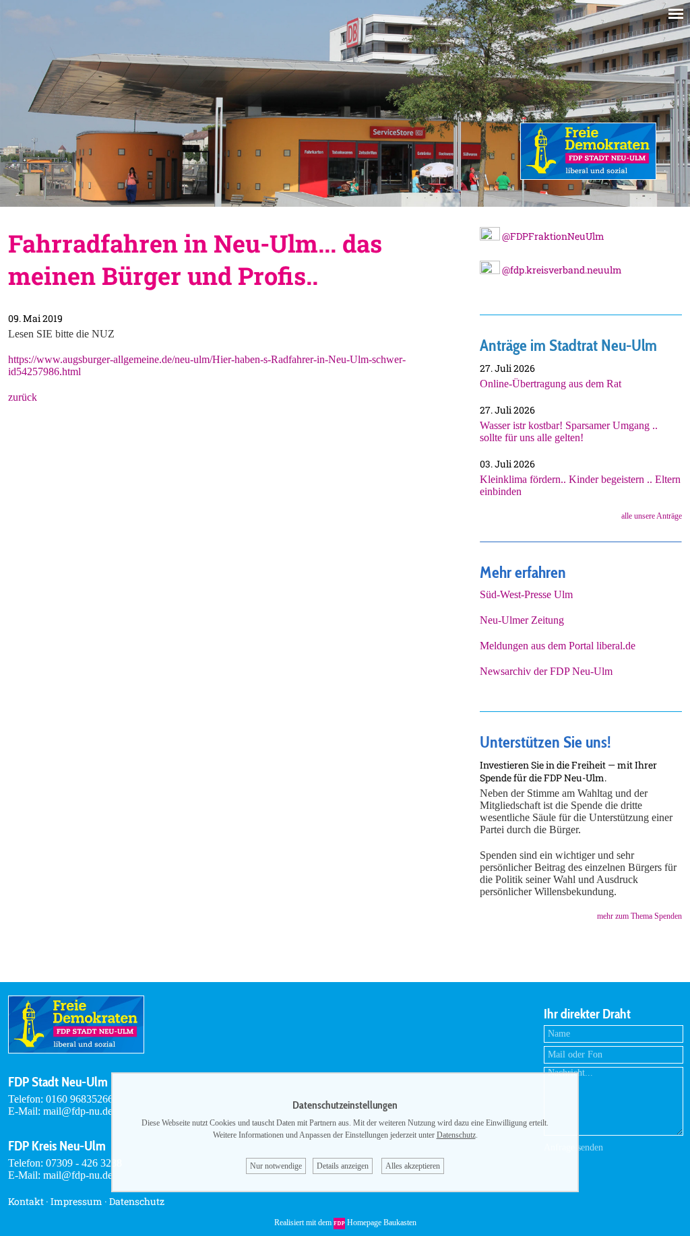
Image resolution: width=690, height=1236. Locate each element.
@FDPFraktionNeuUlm (552, 236)
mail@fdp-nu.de (78, 1111)
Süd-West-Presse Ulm (526, 594)
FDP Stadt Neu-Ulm (58, 1082)
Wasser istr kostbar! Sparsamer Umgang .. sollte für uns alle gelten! (569, 431)
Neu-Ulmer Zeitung (522, 620)
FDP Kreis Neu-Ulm (57, 1146)
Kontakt (26, 1201)
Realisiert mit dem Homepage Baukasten (345, 1222)
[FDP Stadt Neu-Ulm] (588, 176)
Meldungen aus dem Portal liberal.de (557, 645)
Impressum (76, 1201)
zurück (22, 397)
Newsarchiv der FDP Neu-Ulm (546, 671)
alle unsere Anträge (651, 516)
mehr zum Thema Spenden (639, 916)
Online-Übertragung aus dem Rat (550, 383)
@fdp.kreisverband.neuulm (561, 269)
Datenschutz (136, 1201)
